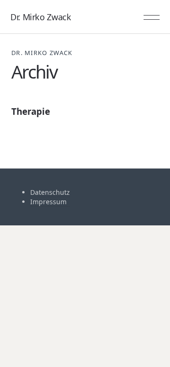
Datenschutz (50, 192)
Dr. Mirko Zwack (40, 17)
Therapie (30, 111)
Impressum (48, 201)
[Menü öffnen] (152, 17)
